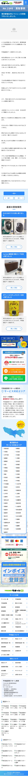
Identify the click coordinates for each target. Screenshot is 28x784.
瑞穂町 (18, 525)
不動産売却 (18, 627)
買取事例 (3, 646)
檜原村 (6, 532)
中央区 (18, 480)
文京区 (18, 474)
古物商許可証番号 (8, 695)
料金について (18, 639)
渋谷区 (6, 477)
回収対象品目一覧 (5, 643)
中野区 (6, 468)
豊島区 (18, 468)
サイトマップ (18, 670)
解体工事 (3, 631)
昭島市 (6, 509)
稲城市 (6, 513)
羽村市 (6, 525)
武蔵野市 (18, 500)
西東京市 (18, 490)
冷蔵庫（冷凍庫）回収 (7, 615)
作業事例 (17, 646)
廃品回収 (3, 607)
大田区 (6, 451)
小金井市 (18, 506)
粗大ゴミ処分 (18, 603)
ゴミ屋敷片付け (5, 623)
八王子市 (18, 484)
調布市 (6, 490)
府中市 (18, 487)
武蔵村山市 (7, 522)
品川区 (18, 461)
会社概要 (3, 670)
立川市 (18, 496)
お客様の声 (18, 650)
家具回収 (17, 607)
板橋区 (6, 458)
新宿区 (18, 464)
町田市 (6, 487)
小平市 (6, 493)
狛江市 (6, 516)
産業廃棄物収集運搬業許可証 (11, 692)
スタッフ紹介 (18, 666)
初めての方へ (4, 639)
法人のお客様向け (19, 631)
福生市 (18, 522)
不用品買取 (4, 603)
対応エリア (4, 662)
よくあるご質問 (5, 654)
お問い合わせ (18, 674)
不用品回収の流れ (5, 650)
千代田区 (6, 484)
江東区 (18, 458)
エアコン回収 (4, 619)
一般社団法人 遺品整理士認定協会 (10, 689)
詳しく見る (14, 247)
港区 (5, 474)
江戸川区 (6, 455)
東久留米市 (19, 509)
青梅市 (6, 506)
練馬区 (18, 448)
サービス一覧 (4, 599)
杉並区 (18, 455)
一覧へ (14, 193)
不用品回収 (18, 599)
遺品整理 (3, 627)
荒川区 (6, 480)
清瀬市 (18, 519)
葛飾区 (6, 461)
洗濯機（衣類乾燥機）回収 (21, 611)
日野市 (6, 496)
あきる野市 (19, 516)
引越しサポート (19, 619)
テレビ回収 (18, 615)
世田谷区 (6, 448)
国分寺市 (18, 503)
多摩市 (6, 503)
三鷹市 (18, 493)
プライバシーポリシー (4, 674)
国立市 (6, 519)
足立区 (18, 451)
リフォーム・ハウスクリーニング (20, 622)
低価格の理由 (4, 666)
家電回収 (3, 611)
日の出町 (6, 529)
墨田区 (18, 471)
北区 (5, 464)
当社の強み (18, 662)
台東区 (18, 477)
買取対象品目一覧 (19, 643)
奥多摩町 (18, 529)
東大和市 (18, 513)
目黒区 (6, 471)
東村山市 (6, 500)
